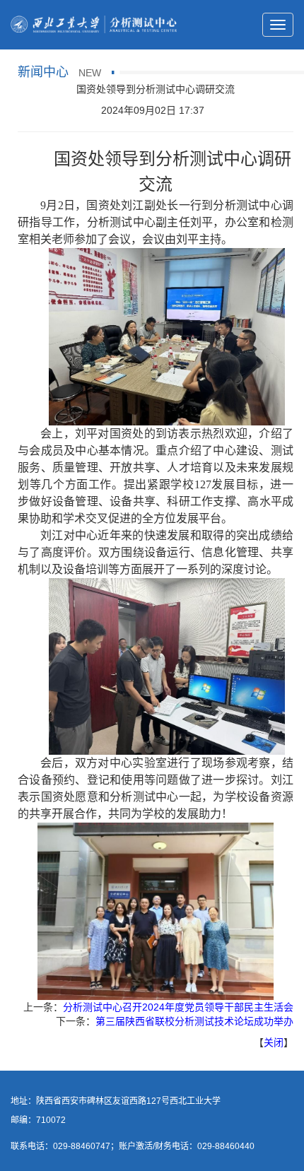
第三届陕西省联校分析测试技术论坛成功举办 (194, 1021)
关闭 (273, 1042)
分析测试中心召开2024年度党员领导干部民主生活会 (178, 1007)
